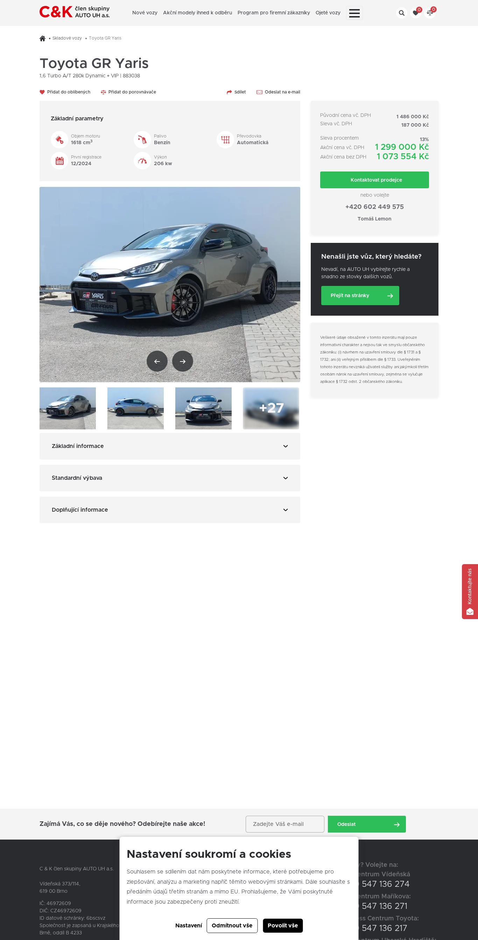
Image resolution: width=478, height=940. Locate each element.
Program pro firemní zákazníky (274, 12)
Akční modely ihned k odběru (197, 12)
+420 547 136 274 (374, 884)
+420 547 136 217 (373, 928)
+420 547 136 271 (373, 906)
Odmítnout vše (232, 925)
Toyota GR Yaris (105, 38)
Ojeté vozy (328, 12)
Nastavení (188, 925)
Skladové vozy (67, 38)
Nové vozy (144, 12)
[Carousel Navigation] (170, 361)
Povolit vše (283, 925)
